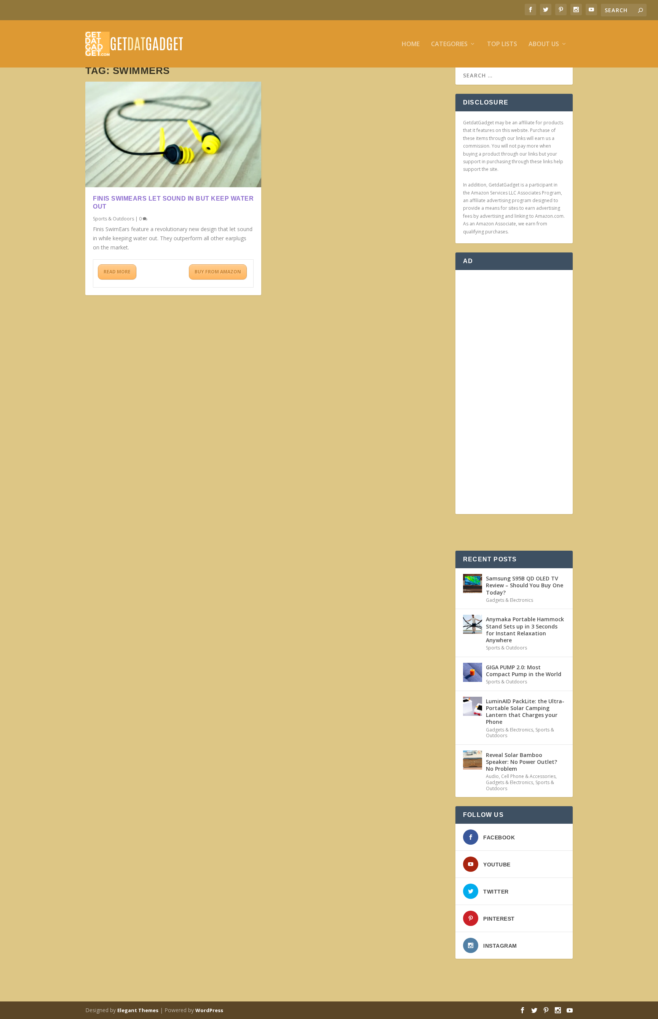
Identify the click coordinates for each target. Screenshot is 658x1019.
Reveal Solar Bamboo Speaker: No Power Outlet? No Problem (521, 761)
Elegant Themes (137, 1010)
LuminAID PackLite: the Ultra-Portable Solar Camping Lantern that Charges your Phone (525, 712)
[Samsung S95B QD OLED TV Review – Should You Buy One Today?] (472, 583)
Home (411, 44)
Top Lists (502, 44)
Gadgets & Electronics (509, 600)
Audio (492, 776)
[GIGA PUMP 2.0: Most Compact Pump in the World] (472, 672)
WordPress (209, 1010)
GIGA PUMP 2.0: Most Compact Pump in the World (523, 671)
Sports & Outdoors (113, 218)
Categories (449, 44)
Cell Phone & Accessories (528, 776)
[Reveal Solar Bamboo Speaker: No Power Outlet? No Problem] (472, 760)
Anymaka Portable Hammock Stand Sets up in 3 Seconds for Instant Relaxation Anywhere (525, 630)
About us (544, 44)
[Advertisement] (514, 392)
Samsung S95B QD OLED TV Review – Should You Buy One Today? (524, 585)
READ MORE (117, 271)
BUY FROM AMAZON (218, 271)
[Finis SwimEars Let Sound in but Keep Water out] (173, 134)
